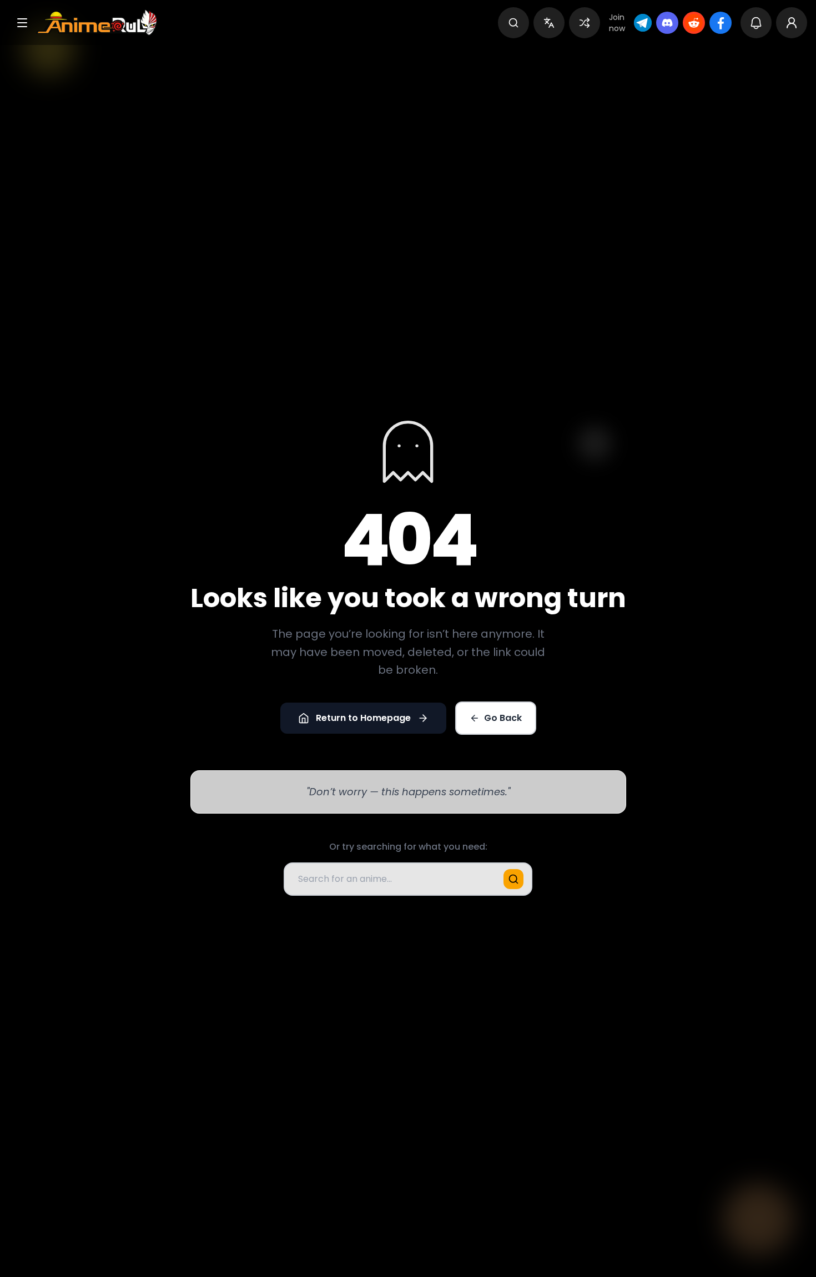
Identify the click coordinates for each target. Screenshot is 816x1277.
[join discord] (667, 23)
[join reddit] (694, 23)
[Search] (513, 22)
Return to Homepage (363, 717)
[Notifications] (756, 22)
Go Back (503, 717)
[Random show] (584, 22)
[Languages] (549, 22)
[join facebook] (720, 23)
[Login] (791, 22)
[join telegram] (643, 23)
